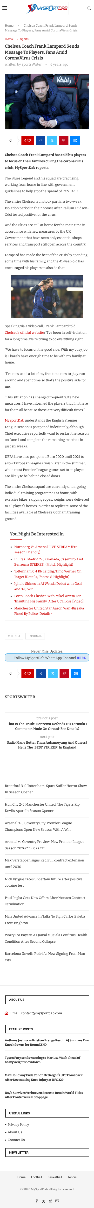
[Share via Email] (75, 140)
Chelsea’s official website (24, 333)
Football (35, 636)
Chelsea (14, 636)
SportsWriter (20, 697)
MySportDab (14, 420)
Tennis (72, 1177)
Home (9, 25)
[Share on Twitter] (52, 140)
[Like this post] (29, 140)
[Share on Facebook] (40, 140)
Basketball (54, 1177)
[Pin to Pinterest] (63, 140)
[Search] (89, 9)
